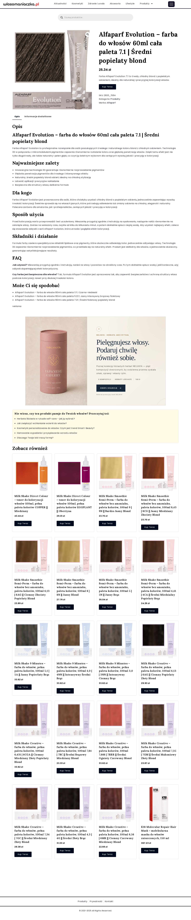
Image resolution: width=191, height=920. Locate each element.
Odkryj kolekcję (111, 388)
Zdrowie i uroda (96, 3)
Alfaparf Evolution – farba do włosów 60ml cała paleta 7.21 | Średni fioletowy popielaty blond (65, 299)
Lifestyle (130, 3)
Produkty (145, 3)
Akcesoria (115, 3)
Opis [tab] (17, 116)
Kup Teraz (107, 86)
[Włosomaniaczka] (21, 3)
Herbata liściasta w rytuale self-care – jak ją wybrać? (46, 418)
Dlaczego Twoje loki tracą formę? (35, 437)
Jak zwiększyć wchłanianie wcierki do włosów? (42, 423)
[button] (87, 34)
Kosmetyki (77, 3)
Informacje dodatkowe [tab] (37, 116)
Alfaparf (111, 102)
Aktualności (60, 3)
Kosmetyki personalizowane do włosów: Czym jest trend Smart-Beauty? (55, 428)
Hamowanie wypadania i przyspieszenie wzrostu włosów (47, 432)
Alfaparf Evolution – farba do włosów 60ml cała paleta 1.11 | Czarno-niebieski (56, 292)
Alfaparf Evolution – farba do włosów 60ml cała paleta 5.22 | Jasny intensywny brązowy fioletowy (67, 296)
